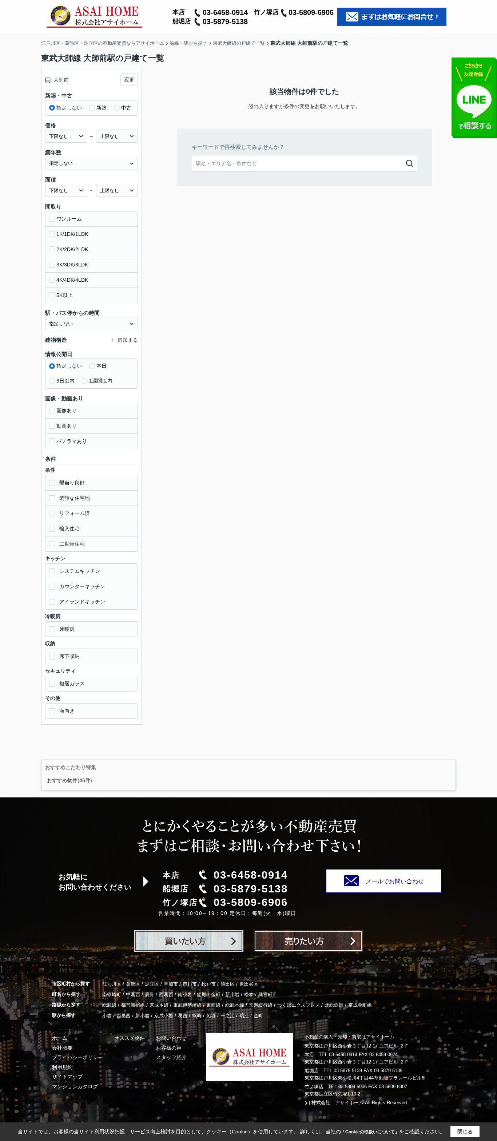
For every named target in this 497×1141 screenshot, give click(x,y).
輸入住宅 (69, 528)
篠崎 (197, 1015)
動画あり (66, 426)
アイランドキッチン (82, 602)
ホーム (59, 1038)
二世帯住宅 (72, 544)
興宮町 (265, 994)
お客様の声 (169, 1048)
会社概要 (62, 1048)
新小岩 (232, 994)
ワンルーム (69, 219)
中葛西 (133, 994)
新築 (101, 108)
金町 (215, 994)
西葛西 (166, 994)
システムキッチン (79, 571)
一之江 (227, 1015)
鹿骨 (149, 994)
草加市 (171, 984)
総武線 (109, 1005)
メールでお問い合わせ (395, 881)
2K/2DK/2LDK (72, 249)
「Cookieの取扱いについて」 (370, 1131)
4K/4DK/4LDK (72, 280)
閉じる (465, 1131)
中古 (126, 108)
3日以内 (65, 381)
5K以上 (64, 295)
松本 (249, 994)
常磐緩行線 (261, 1005)
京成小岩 (163, 1015)
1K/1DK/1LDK (72, 234)
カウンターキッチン (82, 586)
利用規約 (62, 1067)
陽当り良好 (72, 483)
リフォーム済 (74, 513)
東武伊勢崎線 (187, 1005)
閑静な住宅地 (74, 498)
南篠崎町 (111, 994)
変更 (129, 80)
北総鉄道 (334, 1005)
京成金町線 (360, 1005)
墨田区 (227, 984)
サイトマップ (67, 1076)
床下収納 (69, 656)
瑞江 (244, 1015)
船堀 (201, 994)
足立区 (152, 984)
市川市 (190, 984)
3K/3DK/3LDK (72, 265)
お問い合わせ (171, 1038)
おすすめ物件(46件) (69, 780)
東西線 (213, 1005)
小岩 (107, 1015)
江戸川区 (111, 984)
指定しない (69, 108)
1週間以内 (100, 381)
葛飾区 (133, 984)
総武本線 (234, 1005)
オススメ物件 (129, 1038)
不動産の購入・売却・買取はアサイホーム (349, 1036)
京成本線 (159, 1005)
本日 (101, 366)
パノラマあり (71, 441)
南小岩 (185, 994)
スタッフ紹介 (171, 1057)
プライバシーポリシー (77, 1057)
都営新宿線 (133, 1005)
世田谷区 (248, 984)
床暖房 (67, 629)
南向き (67, 711)
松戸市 (209, 984)
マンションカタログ (75, 1086)
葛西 (182, 1015)
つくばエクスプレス (298, 1005)
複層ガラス (72, 683)
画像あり (66, 410)
